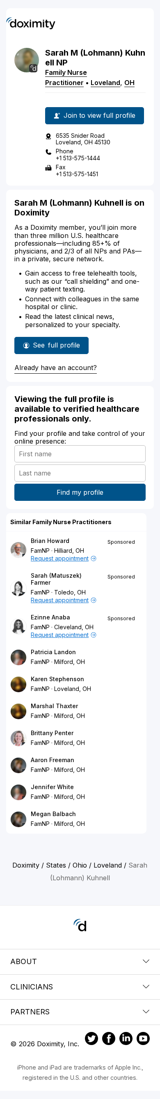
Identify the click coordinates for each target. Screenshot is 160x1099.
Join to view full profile (99, 115)
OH (129, 82)
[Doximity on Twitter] (91, 1039)
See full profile (56, 347)
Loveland (105, 82)
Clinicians (31, 986)
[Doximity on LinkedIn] (126, 1039)
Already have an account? (55, 367)
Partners (30, 1011)
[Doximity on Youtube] (143, 1039)
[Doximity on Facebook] (108, 1039)
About (23, 961)
